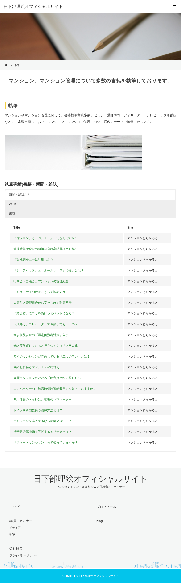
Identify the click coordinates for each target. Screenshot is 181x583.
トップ (14, 507)
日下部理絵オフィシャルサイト (33, 6)
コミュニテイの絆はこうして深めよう (39, 292)
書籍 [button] (12, 213)
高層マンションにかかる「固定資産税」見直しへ (47, 378)
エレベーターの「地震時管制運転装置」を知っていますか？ (54, 389)
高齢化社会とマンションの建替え (36, 367)
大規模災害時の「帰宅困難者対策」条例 (41, 335)
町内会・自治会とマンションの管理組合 (41, 281)
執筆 (12, 534)
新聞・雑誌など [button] (19, 194)
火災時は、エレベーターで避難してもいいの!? (45, 324)
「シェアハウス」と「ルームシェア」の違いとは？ (48, 270)
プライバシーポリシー (23, 555)
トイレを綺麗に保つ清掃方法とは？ (37, 410)
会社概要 (16, 548)
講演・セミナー (21, 521)
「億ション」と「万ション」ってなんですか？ (45, 238)
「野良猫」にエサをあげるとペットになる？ (44, 313)
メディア (15, 527)
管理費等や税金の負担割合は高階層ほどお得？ (45, 249)
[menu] (174, 6)
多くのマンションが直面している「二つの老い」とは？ (51, 356)
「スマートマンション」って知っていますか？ (45, 442)
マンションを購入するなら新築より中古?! (42, 421)
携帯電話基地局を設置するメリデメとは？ (42, 431)
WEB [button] (12, 204)
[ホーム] (6, 62)
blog (99, 521)
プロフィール (106, 507)
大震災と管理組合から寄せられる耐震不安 (42, 302)
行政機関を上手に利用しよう (33, 259)
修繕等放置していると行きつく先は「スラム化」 (47, 345)
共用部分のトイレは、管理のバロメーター (42, 399)
